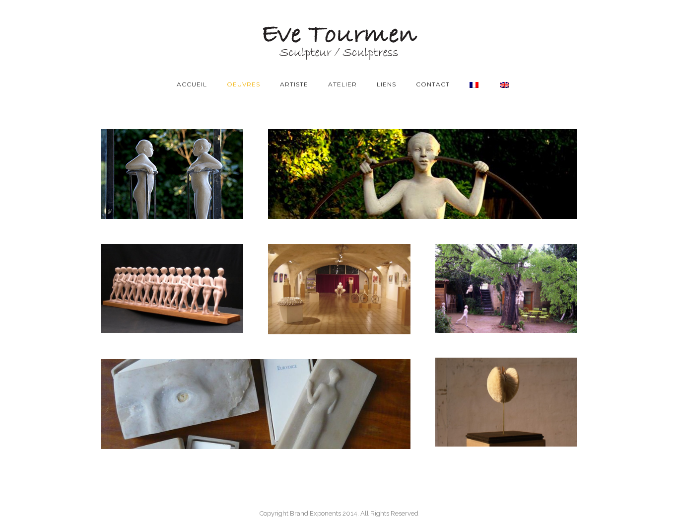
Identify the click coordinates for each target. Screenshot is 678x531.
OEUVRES (243, 84)
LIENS (386, 84)
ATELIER (342, 84)
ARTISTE (294, 84)
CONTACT (433, 84)
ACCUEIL (192, 84)
